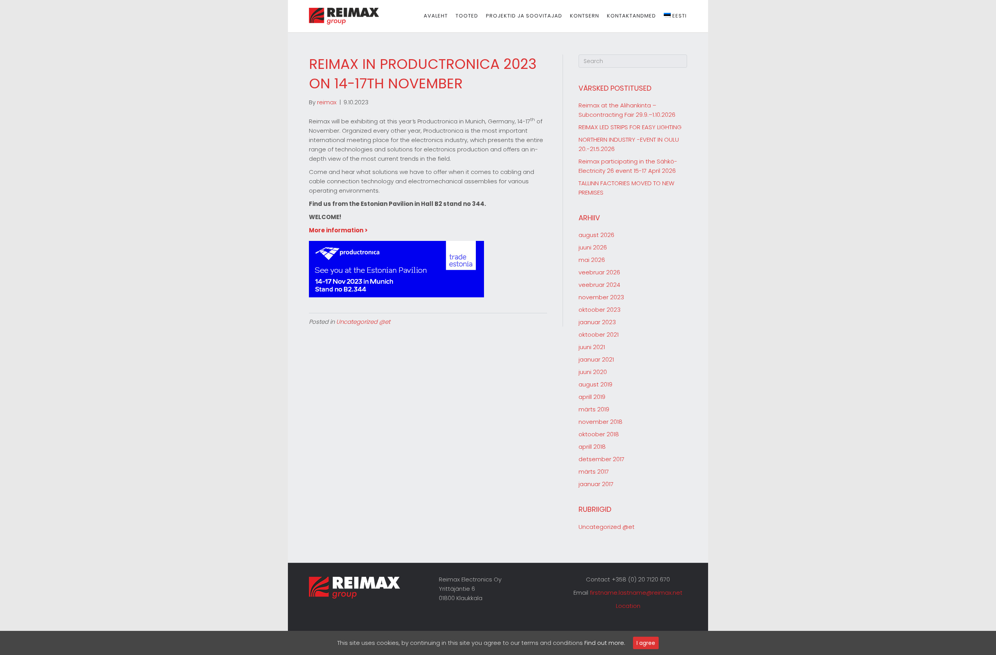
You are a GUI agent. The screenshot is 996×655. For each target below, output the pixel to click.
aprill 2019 (592, 397)
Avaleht (436, 15)
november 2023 (601, 297)
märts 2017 (594, 471)
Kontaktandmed (631, 15)
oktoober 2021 (599, 334)
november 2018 (600, 422)
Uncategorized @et (363, 322)
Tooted (467, 15)
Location (628, 606)
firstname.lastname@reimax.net (636, 592)
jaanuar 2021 (596, 359)
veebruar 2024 (599, 285)
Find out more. (604, 643)
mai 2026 (592, 260)
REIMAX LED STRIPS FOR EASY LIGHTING (630, 127)
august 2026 (596, 235)
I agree (646, 643)
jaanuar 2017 (596, 484)
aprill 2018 (592, 447)
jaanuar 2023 (597, 322)
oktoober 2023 (600, 310)
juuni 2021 (592, 347)
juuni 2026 (593, 247)
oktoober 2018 (599, 434)
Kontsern (584, 15)
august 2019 (595, 384)
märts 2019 (594, 409)
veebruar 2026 (599, 272)
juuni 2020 (593, 372)
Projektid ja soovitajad (524, 15)
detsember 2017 (601, 459)
